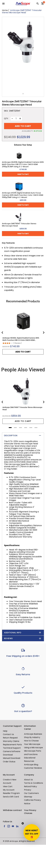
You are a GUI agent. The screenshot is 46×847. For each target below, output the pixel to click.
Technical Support (12, 747)
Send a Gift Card (11, 796)
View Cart (7, 786)
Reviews (8, 638)
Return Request (10, 737)
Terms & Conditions (33, 783)
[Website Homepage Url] (23, 3)
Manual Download (11, 758)
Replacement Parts (12, 744)
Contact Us (8, 734)
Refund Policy (30, 786)
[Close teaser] (22, 823)
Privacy (27, 789)
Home (5, 10)
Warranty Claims (11, 741)
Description (10, 435)
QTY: (6, 118)
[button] (31, 832)
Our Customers (31, 793)
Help (5, 731)
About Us (28, 779)
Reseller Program (11, 793)
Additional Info (12, 632)
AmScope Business (33, 734)
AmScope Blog (31, 764)
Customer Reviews (33, 768)
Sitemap (28, 796)
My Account (8, 789)
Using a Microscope (33, 747)
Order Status (9, 761)
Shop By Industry (32, 737)
